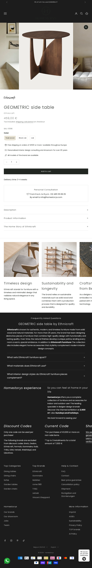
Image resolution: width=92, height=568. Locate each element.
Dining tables (10, 471)
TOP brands (74, 529)
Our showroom (11, 516)
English (53, 547)
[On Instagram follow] (11, 540)
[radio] (10, 138)
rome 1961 (37, 484)
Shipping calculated (24, 121)
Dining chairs (10, 475)
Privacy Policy (75, 525)
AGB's (71, 516)
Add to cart (46, 171)
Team (6, 525)
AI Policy (73, 533)
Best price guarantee (71, 480)
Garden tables (10, 484)
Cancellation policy (70, 484)
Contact (65, 475)
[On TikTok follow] (24, 540)
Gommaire (37, 475)
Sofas (6, 480)
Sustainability (75, 520)
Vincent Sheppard (41, 497)
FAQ (63, 471)
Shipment (65, 488)
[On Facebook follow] (5, 540)
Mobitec (36, 480)
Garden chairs (10, 488)
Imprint (72, 512)
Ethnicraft (9, 113)
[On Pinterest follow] (17, 540)
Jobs (6, 520)
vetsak (35, 493)
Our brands (9, 512)
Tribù (34, 488)
